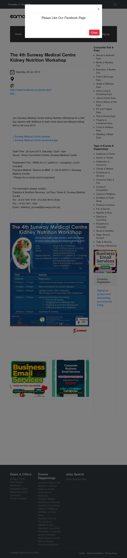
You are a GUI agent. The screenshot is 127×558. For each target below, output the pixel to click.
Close (94, 32)
